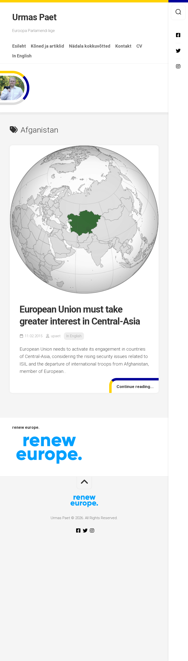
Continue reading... (135, 386)
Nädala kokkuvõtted (89, 46)
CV (139, 46)
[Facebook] (178, 35)
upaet (55, 336)
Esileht (19, 46)
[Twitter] (178, 51)
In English (22, 55)
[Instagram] (178, 66)
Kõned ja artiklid (47, 46)
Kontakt (123, 46)
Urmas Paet (34, 17)
